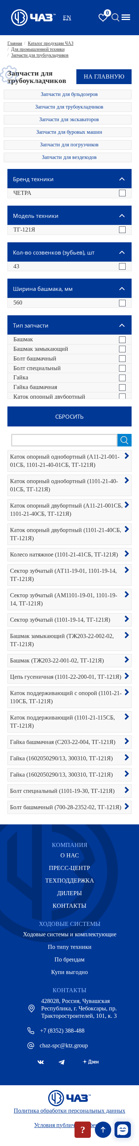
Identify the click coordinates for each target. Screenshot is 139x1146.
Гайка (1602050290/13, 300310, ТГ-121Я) (61, 758)
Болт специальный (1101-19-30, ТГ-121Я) (62, 791)
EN (67, 17)
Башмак (23, 339)
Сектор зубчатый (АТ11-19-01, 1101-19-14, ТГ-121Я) (63, 575)
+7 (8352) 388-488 (62, 1030)
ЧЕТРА (22, 193)
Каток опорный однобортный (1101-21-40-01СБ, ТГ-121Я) (64, 485)
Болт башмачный (34, 358)
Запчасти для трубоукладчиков (69, 107)
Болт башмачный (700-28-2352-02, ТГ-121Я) (65, 807)
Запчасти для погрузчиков (69, 144)
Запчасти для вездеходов (69, 157)
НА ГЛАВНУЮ (104, 76)
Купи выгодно (69, 972)
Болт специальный (37, 368)
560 (17, 302)
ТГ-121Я (24, 229)
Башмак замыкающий (40, 349)
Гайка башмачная (35, 387)
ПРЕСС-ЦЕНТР (69, 868)
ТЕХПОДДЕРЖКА (69, 880)
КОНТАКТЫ (69, 906)
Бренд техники (33, 179)
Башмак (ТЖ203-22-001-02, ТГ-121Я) (57, 660)
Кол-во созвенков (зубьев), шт (54, 252)
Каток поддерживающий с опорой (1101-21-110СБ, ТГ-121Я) (66, 697)
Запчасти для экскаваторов (69, 119)
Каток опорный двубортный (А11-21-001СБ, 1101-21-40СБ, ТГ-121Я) (66, 509)
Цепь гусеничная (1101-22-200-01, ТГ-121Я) (65, 677)
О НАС (69, 855)
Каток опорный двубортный (49, 396)
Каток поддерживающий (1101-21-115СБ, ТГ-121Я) (62, 721)
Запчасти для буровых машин (69, 132)
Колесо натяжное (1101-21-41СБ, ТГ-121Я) (64, 554)
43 (16, 266)
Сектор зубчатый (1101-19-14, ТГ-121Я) (60, 620)
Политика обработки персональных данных (69, 1110)
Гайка (20, 377)
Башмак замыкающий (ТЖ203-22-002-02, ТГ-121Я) (62, 640)
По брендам (69, 959)
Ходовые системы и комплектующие (69, 934)
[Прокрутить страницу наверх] (103, 1130)
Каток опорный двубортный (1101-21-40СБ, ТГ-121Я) (65, 534)
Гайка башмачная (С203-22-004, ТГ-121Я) (62, 742)
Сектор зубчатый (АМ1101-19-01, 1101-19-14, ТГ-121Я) (63, 599)
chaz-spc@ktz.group (64, 1045)
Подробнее (126, 456)
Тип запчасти (31, 325)
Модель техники (36, 215)
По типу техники (70, 947)
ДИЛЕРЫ (69, 893)
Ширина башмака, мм (43, 288)
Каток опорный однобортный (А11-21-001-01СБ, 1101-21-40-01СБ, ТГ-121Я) (64, 461)
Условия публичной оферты (69, 1125)
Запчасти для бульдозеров (69, 94)
